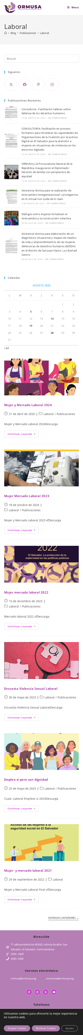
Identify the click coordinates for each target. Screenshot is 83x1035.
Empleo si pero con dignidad (26, 779)
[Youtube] (54, 992)
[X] (11, 84)
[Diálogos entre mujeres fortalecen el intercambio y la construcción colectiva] (11, 218)
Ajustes (69, 1028)
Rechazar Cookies (46, 1028)
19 (30, 325)
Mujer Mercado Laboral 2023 (26, 496)
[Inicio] (5, 33)
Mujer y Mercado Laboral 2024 (28, 405)
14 (52, 318)
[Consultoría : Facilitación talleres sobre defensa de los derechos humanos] (11, 113)
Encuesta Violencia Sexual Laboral (31, 688)
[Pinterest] (38, 84)
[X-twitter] (46, 992)
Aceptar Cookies (17, 1028)
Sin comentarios (57, 117)
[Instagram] (52, 84)
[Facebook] (25, 84)
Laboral (44, 33)
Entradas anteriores (63, 918)
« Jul (6, 348)
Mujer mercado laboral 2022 (26, 592)
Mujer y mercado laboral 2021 (28, 870)
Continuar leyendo (23, 433)
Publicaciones (66, 414)
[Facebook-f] (29, 992)
